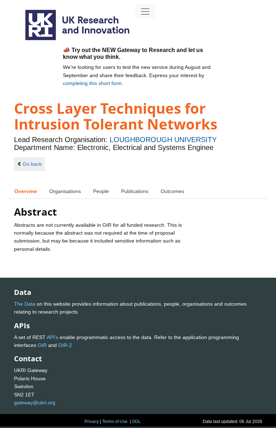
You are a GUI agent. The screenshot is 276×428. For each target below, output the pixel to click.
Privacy (91, 421)
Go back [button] (32, 164)
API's (52, 337)
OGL (136, 421)
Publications (134, 191)
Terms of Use (115, 421)
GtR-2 (65, 345)
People (101, 191)
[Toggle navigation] (145, 11)
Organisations (65, 191)
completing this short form (92, 83)
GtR (42, 345)
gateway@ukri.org (34, 402)
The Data (24, 304)
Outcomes (172, 191)
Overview (25, 191)
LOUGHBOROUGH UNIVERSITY (163, 140)
